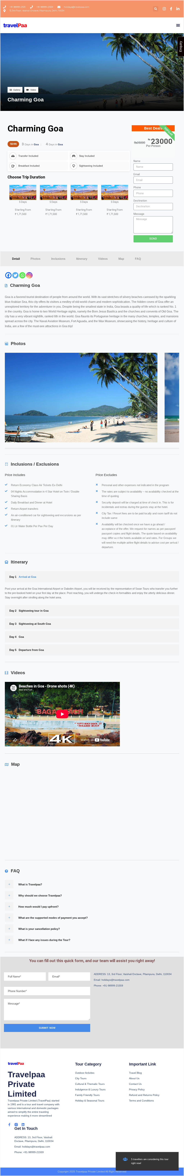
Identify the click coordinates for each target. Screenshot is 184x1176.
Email (137, 174)
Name (137, 161)
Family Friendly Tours (87, 1095)
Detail (16, 258)
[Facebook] (8, 275)
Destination (140, 200)
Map (121, 258)
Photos (35, 258)
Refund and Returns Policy (144, 1095)
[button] (155, 8)
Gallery (16, 90)
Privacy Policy (137, 1089)
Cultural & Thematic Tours (90, 1083)
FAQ (138, 258)
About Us (134, 1078)
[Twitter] (15, 275)
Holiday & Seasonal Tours (89, 1100)
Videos (103, 258)
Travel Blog (135, 1072)
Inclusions (58, 258)
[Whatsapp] (22, 275)
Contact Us (135, 1083)
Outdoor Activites (84, 1072)
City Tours (80, 1078)
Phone (137, 187)
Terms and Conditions (141, 1100)
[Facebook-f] (9, 1124)
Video (33, 90)
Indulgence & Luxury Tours (90, 1089)
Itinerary (81, 258)
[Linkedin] (23, 1124)
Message (139, 213)
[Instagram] (29, 275)
